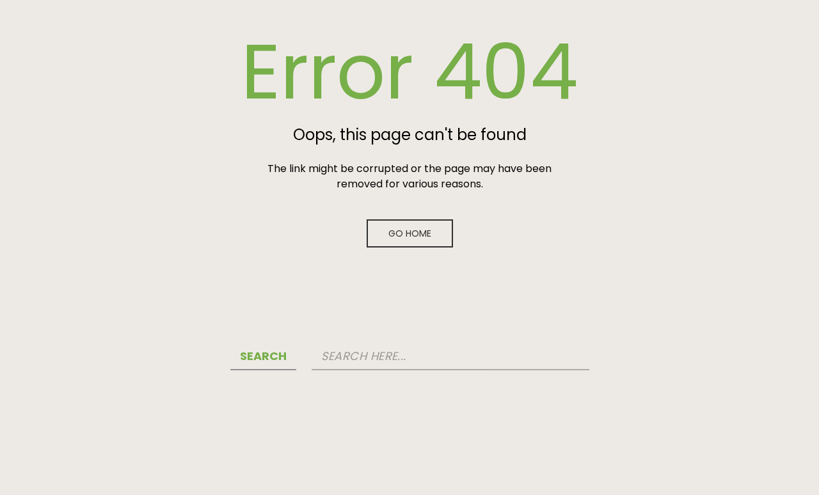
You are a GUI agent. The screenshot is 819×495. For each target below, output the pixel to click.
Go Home (409, 233)
